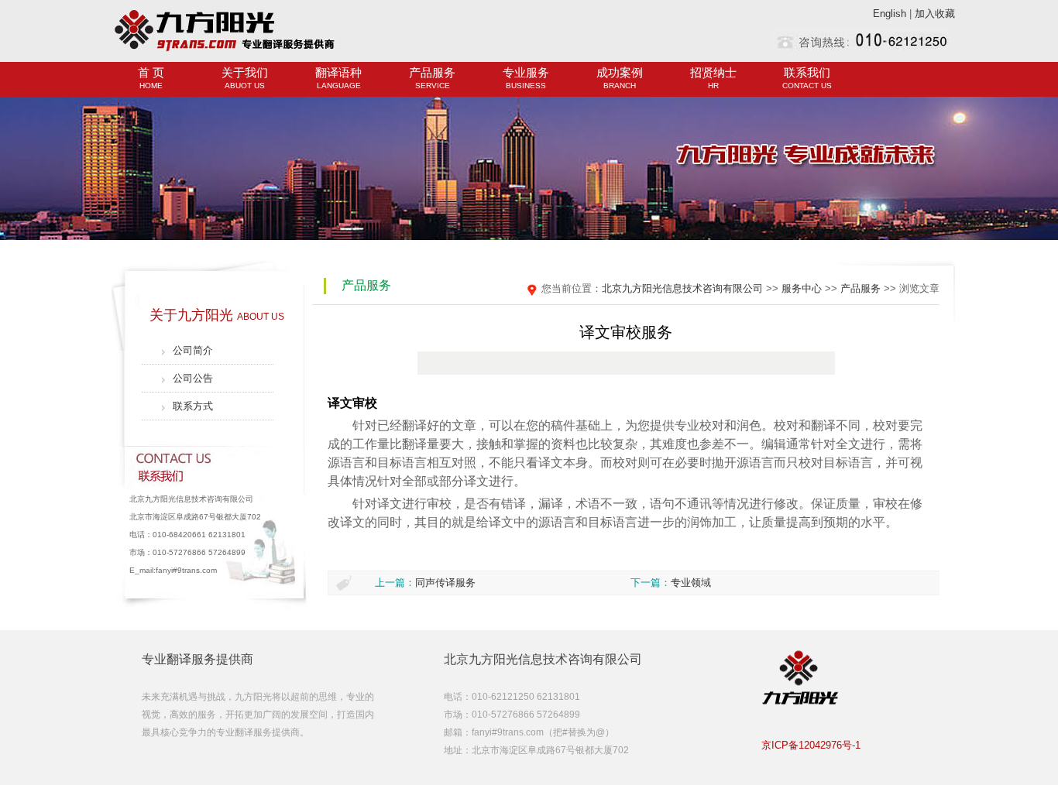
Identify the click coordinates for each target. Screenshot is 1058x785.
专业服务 (526, 78)
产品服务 (432, 78)
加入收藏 (935, 13)
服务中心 (801, 288)
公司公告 (193, 378)
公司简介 (193, 350)
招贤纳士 (713, 78)
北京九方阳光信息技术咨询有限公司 (682, 288)
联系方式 (193, 406)
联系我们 (807, 78)
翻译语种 (338, 78)
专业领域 (691, 582)
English (889, 13)
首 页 (151, 78)
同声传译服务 (445, 582)
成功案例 (619, 78)
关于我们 (245, 78)
